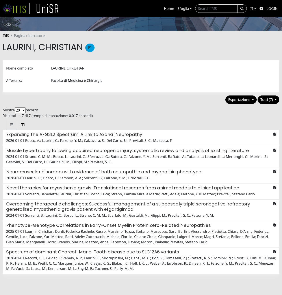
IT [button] (251, 8)
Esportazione (239, 99)
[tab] (11, 124)
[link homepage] (16, 8)
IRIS (6, 35)
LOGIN (272, 8)
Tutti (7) (267, 99)
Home (169, 8)
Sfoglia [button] (183, 8)
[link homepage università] (47, 8)
